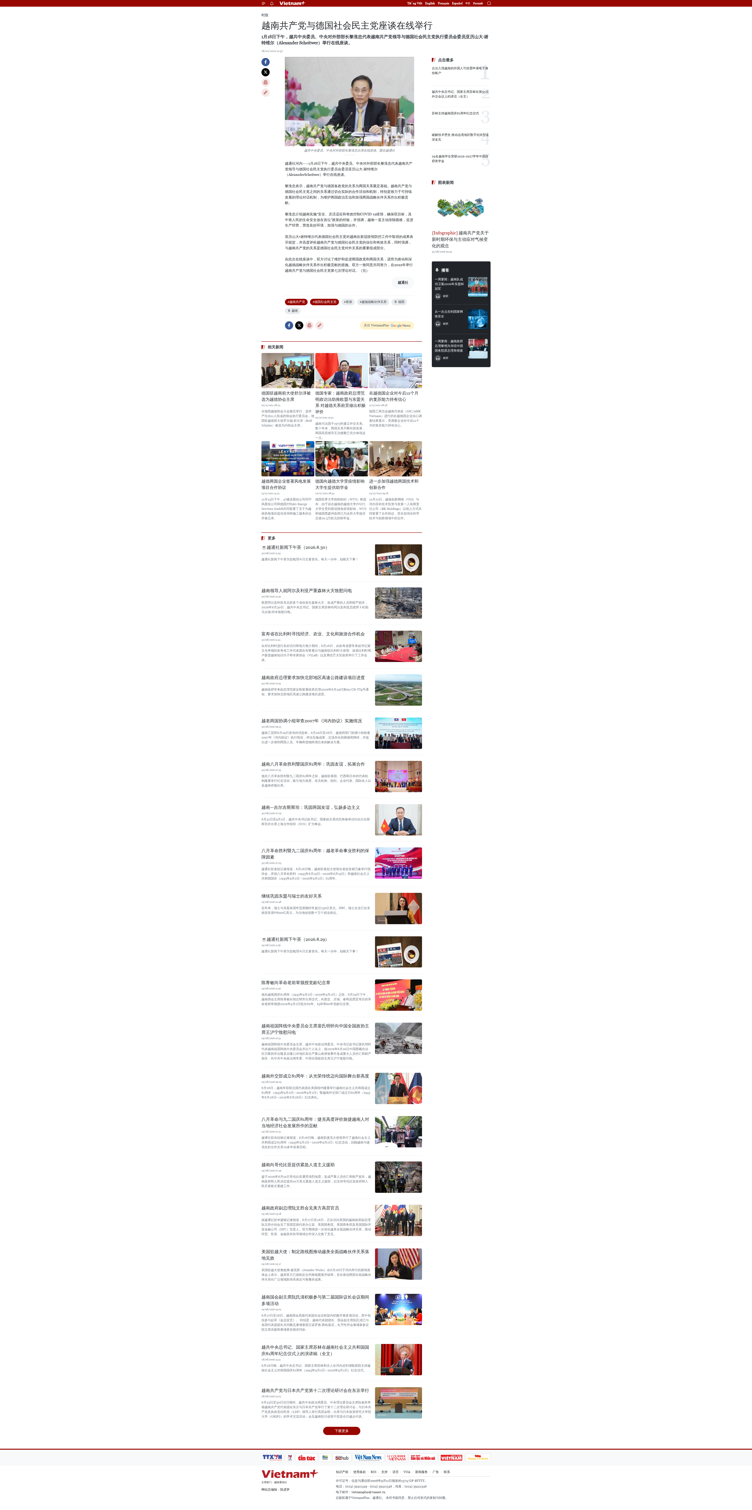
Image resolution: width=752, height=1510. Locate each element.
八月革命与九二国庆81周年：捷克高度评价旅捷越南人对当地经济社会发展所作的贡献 (315, 1122)
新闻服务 (421, 1472)
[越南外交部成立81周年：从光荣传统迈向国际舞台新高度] (398, 1088)
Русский (478, 3)
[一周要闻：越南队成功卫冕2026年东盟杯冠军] (478, 287)
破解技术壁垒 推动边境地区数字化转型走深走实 (460, 137)
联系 (447, 1472)
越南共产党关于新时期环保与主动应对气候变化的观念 (460, 239)
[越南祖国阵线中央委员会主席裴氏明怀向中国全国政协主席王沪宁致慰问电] (398, 1038)
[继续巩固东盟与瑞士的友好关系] (398, 908)
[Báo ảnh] (451, 1458)
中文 (467, 3)
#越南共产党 (296, 302)
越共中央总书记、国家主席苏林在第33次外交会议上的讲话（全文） (460, 94)
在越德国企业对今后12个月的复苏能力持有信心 (393, 396)
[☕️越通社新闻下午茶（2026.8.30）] (398, 559)
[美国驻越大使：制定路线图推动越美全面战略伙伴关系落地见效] (398, 1264)
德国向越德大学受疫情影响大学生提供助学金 (340, 484)
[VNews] (290, 1458)
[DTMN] (423, 1458)
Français (443, 3)
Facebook (265, 62)
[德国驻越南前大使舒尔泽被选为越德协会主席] (287, 370)
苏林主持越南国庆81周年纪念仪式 (455, 113)
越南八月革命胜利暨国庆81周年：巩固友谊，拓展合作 (313, 764)
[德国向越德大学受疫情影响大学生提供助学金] (341, 458)
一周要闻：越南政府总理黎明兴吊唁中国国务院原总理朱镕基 (449, 345)
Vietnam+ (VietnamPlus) (292, 3)
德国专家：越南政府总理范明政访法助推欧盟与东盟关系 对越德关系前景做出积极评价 (340, 402)
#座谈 (348, 302)
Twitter (265, 72)
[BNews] (325, 1458)
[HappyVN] (478, 1458)
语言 (395, 1472)
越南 (295, 310)
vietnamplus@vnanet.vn (368, 1492)
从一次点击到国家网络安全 (449, 314)
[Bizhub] (342, 1458)
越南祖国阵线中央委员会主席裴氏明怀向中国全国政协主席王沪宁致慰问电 (315, 1029)
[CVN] (396, 1458)
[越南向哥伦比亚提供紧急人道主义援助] (398, 1177)
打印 (265, 82)
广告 (436, 1472)
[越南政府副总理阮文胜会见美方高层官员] (398, 1220)
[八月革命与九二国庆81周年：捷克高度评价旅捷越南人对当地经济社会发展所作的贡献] (398, 1131)
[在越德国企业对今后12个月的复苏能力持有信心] (395, 370)
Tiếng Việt (414, 3)
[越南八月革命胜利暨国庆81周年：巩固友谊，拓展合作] (398, 776)
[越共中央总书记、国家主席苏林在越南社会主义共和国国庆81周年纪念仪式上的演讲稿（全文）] (398, 1359)
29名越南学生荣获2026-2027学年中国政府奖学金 (460, 158)
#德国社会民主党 (324, 302)
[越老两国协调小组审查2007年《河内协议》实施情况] (398, 733)
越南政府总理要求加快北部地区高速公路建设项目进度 (313, 677)
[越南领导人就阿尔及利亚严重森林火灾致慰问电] (398, 603)
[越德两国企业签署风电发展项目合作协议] (287, 458)
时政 (264, 15)
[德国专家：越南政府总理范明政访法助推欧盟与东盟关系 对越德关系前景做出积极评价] (341, 370)
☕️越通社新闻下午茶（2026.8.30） (295, 547)
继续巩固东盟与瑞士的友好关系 (291, 896)
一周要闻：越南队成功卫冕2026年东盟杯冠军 (449, 284)
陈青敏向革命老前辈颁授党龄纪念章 (295, 982)
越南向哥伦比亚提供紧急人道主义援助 (298, 1164)
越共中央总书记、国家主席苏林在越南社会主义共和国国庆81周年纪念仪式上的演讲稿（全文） (315, 1350)
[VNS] (368, 1458)
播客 (445, 270)
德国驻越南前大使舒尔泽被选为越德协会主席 (286, 396)
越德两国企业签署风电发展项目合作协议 (286, 484)
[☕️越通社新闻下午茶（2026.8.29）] (398, 951)
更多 (272, 538)
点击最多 (446, 60)
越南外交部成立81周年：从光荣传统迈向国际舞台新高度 (315, 1076)
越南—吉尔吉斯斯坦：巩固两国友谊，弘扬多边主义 (310, 807)
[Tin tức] (307, 1458)
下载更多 (342, 1431)
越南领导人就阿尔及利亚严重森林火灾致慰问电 (306, 590)
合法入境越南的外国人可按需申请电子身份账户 (460, 70)
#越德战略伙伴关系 (373, 302)
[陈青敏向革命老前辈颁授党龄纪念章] (398, 995)
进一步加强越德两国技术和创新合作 (393, 484)
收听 (445, 296)
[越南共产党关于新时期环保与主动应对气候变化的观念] (461, 208)
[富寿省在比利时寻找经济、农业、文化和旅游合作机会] (398, 646)
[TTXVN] (272, 1458)
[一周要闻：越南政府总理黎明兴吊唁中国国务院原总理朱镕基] (478, 349)
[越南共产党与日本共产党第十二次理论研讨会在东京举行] (398, 1403)
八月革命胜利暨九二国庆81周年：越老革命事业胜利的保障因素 (315, 854)
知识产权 (342, 1472)
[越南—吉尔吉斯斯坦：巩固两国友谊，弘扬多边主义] (398, 819)
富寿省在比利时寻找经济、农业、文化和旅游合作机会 (313, 633)
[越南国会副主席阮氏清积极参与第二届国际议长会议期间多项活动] (398, 1309)
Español (457, 3)
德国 (401, 302)
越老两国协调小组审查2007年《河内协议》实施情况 (311, 720)
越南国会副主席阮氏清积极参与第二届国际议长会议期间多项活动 (315, 1300)
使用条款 (359, 1472)
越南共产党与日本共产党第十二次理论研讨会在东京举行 (315, 1390)
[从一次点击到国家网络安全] (478, 319)
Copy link (265, 93)
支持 (384, 1472)
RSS (373, 1472)
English (430, 3)
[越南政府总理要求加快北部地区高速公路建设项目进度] (398, 690)
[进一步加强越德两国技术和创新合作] (395, 458)
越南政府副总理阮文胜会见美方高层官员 (300, 1208)
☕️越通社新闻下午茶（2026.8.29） (295, 939)
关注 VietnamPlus (376, 325)
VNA (407, 1472)
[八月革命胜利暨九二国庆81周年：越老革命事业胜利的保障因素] (398, 863)
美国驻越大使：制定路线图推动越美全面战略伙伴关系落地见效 (315, 1255)
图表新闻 (446, 182)
